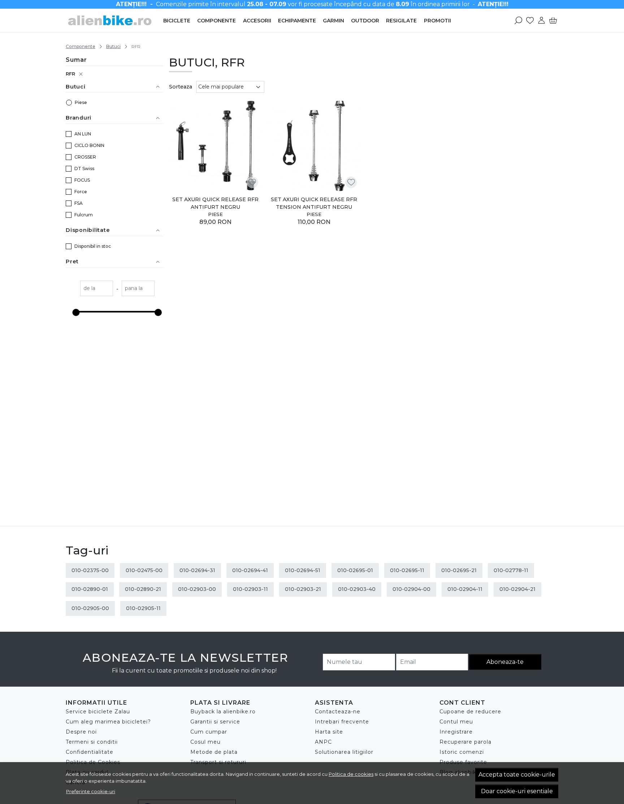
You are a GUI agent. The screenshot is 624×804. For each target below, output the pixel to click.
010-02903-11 (250, 589)
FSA (78, 203)
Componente (216, 20)
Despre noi (81, 732)
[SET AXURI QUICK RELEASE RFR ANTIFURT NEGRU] (215, 145)
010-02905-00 (90, 608)
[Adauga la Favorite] (252, 182)
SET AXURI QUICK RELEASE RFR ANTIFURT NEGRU (215, 203)
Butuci (113, 46)
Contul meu (456, 721)
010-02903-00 (197, 589)
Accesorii (257, 20)
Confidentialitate (89, 752)
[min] (96, 289)
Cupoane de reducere (470, 711)
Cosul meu (205, 742)
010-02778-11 (511, 570)
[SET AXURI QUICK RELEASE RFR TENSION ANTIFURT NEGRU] (314, 145)
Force (80, 191)
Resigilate (401, 20)
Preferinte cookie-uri (90, 791)
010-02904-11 (464, 589)
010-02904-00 (411, 589)
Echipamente (297, 20)
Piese (81, 102)
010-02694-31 (197, 570)
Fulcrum (83, 214)
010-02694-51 (302, 570)
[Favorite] (530, 20)
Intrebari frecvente (342, 721)
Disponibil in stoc (92, 246)
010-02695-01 (355, 570)
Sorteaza (180, 86)
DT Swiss (84, 168)
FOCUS (82, 180)
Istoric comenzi (461, 752)
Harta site (329, 732)
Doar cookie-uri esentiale (517, 791)
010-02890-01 (90, 589)
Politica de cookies (351, 774)
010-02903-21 (303, 589)
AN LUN (82, 134)
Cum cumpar (208, 732)
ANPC (323, 742)
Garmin (333, 20)
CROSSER (85, 157)
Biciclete (176, 20)
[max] (138, 289)
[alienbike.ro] (111, 20)
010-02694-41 (250, 570)
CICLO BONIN (89, 145)
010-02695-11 (407, 570)
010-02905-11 (143, 608)
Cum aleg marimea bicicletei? (108, 721)
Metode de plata (214, 752)
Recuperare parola (465, 742)
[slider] (75, 312)
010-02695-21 (459, 570)
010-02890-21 (143, 589)
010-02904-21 (517, 589)
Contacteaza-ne (337, 711)
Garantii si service (215, 721)
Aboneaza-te (505, 661)
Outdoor (365, 20)
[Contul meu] (541, 20)
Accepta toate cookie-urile (516, 774)
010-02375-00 (90, 570)
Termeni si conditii (92, 742)
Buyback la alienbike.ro (223, 711)
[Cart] (553, 20)
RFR (70, 74)
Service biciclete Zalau (98, 711)
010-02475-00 (144, 570)
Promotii (437, 20)
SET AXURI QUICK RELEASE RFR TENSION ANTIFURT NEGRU (314, 203)
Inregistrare (456, 732)
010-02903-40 (357, 589)
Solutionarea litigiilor (344, 752)
